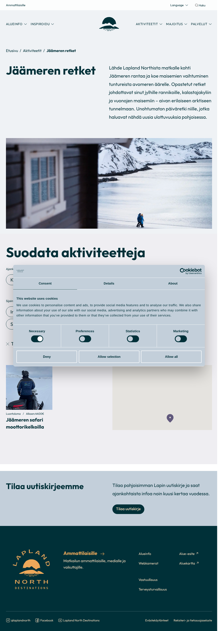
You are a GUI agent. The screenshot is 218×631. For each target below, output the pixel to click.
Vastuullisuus (148, 580)
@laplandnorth (20, 620)
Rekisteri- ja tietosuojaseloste (193, 620)
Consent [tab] (45, 283)
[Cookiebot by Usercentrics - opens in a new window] (183, 271)
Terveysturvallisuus (153, 589)
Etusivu (12, 50)
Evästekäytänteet (156, 620)
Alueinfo (145, 554)
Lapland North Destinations (81, 620)
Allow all (171, 356)
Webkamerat (148, 563)
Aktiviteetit (32, 50)
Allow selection (109, 356)
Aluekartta (187, 563)
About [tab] (173, 283)
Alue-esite (187, 554)
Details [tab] (109, 283)
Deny (47, 356)
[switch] (85, 338)
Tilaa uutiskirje (128, 509)
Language (177, 5)
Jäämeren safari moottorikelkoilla (25, 423)
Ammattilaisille (15, 5)
